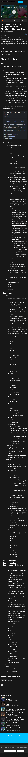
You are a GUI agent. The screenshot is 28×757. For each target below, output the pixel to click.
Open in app (7, 20)
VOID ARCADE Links (6, 55)
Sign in (25, 1)
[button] (4, 12)
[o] (3, 699)
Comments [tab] (4, 680)
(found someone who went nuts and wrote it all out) (19, 224)
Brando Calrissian (5, 33)
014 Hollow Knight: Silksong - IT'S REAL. (16, 703)
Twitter (15, 51)
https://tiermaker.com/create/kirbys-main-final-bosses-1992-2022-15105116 (20, 243)
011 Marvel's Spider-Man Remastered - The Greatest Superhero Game (16, 718)
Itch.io (19, 51)
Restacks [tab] (10, 680)
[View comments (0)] (10, 755)
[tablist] (6, 680)
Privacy (13, 747)
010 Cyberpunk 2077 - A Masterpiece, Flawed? (16, 723)
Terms (17, 747)
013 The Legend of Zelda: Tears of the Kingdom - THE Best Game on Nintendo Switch (16, 708)
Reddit (23, 51)
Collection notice (23, 747)
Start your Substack (10, 751)
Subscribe (20, 1)
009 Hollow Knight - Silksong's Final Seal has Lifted (15, 728)
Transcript (16, 20)
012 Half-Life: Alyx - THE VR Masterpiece (14, 713)
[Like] (4, 755)
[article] (14, 699)
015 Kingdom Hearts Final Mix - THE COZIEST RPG (16, 698)
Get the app (20, 751)
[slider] (12, 16)
